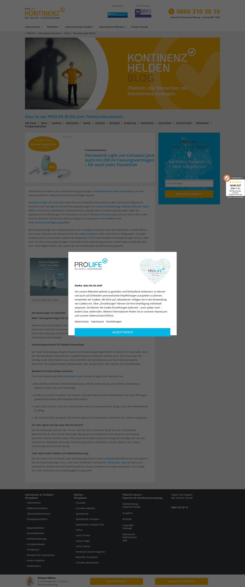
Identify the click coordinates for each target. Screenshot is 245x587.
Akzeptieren (122, 332)
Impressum (97, 321)
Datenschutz (82, 321)
